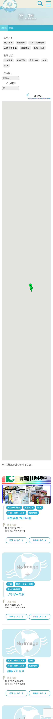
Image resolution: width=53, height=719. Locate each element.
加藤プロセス (15, 671)
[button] (31, 289)
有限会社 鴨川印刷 (19, 518)
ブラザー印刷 (15, 594)
